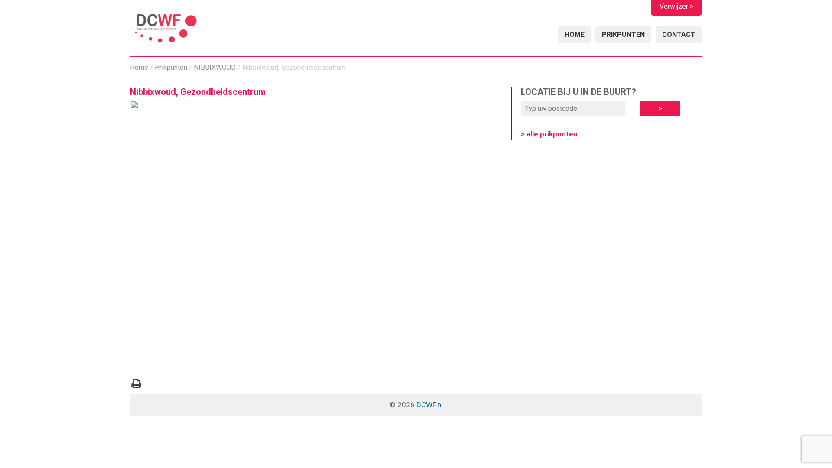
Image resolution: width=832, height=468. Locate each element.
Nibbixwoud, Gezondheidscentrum (198, 92)
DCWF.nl (429, 404)
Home (575, 34)
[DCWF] (163, 29)
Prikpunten (623, 34)
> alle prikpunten (549, 134)
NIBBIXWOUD (215, 67)
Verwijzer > (676, 6)
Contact (679, 34)
